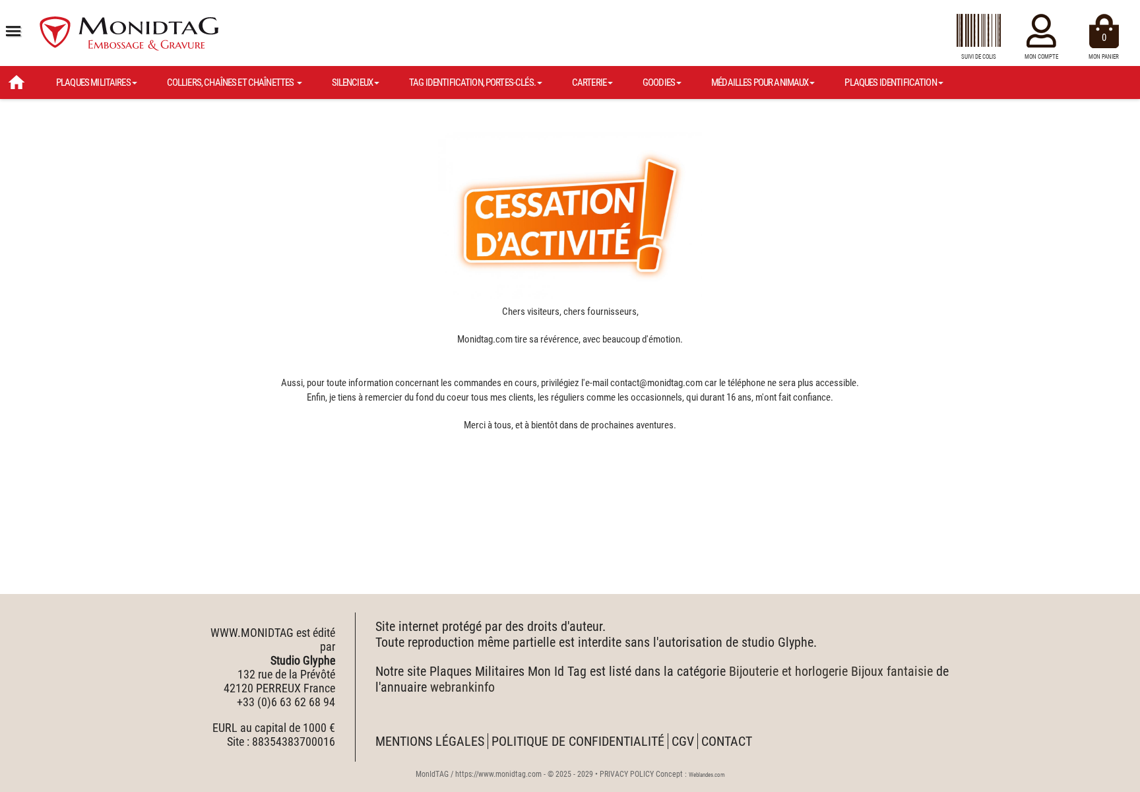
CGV (683, 741)
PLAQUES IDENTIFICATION (890, 82)
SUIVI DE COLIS (978, 56)
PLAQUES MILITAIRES (93, 82)
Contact (726, 741)
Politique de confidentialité (577, 741)
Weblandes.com (707, 775)
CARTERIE (589, 82)
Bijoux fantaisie (892, 671)
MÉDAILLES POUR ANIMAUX (759, 82)
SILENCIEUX (352, 82)
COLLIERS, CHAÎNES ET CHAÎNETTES (231, 82)
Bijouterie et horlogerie (788, 671)
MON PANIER (1104, 46)
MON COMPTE (1041, 56)
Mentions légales (429, 741)
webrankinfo (462, 687)
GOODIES (659, 82)
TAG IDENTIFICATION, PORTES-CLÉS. (472, 82)
